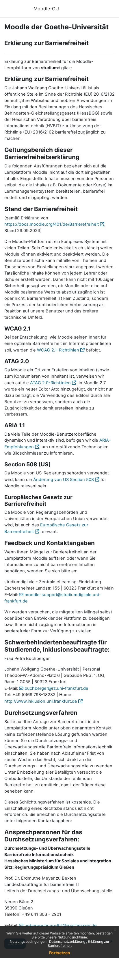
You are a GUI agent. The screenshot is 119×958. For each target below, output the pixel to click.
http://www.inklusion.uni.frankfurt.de (40, 701)
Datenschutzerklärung (67, 941)
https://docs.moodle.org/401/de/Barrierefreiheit (51, 224)
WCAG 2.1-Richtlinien (58, 350)
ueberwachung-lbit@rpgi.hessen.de (61, 925)
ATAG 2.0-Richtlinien (50, 382)
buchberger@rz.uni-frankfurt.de (56, 688)
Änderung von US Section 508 (63, 479)
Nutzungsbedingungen (28, 941)
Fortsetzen (59, 952)
